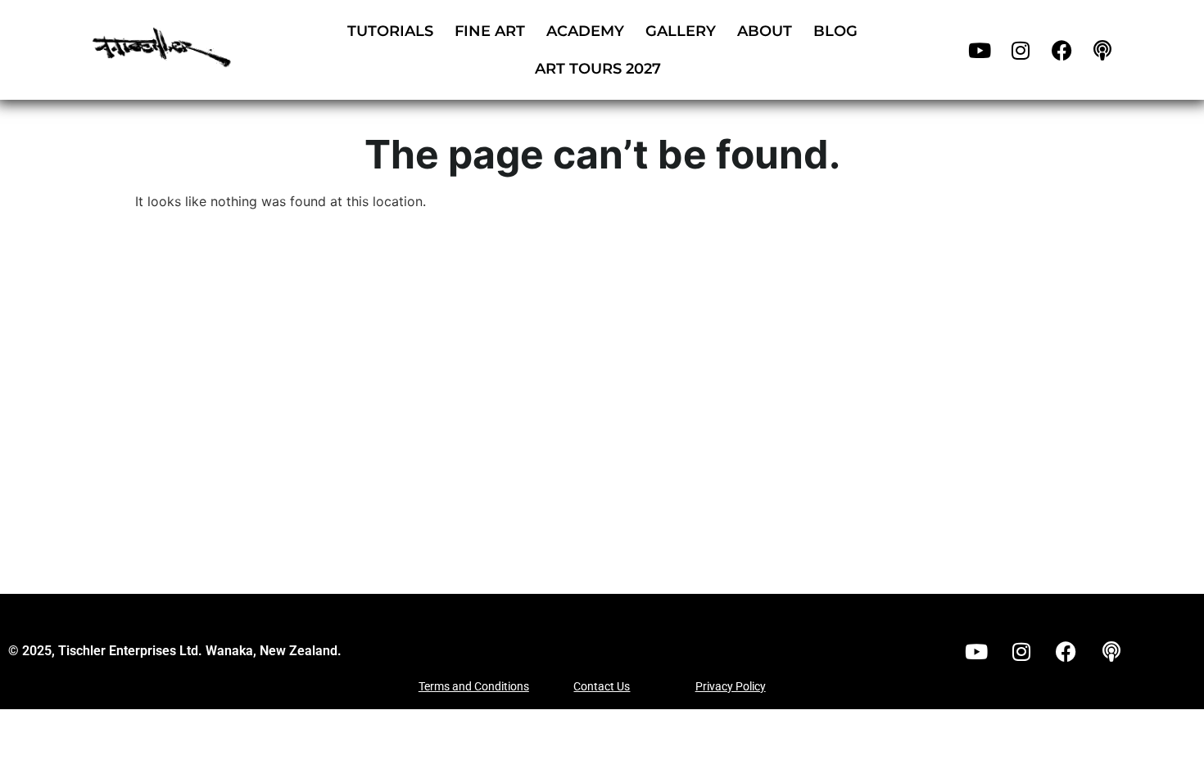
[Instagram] (1020, 49)
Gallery (680, 31)
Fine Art (490, 31)
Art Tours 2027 (598, 69)
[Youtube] (979, 49)
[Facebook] (1061, 49)
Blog (835, 31)
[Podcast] (1102, 49)
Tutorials (390, 31)
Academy (585, 31)
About (764, 31)
